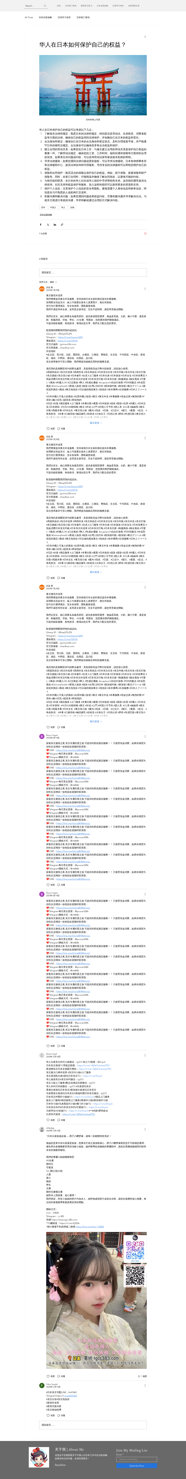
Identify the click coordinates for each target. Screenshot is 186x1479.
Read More (60, 1464)
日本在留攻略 (45, 17)
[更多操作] (145, 36)
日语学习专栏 (64, 17)
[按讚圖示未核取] (48, 428)
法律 (72, 207)
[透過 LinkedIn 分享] (54, 224)
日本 (43, 207)
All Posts (29, 17)
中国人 (53, 207)
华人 (63, 207)
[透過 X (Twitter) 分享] (47, 224)
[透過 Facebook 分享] (40, 224)
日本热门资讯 (83, 17)
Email (119, 1454)
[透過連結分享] (62, 224)
